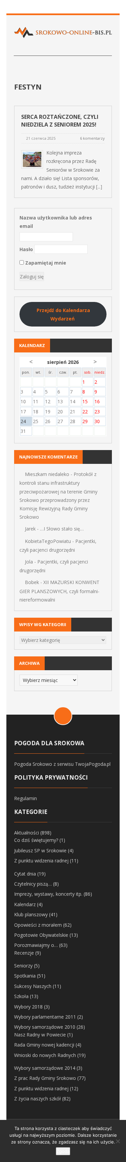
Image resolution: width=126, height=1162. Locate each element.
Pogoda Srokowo (33, 764)
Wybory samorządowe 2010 (44, 1027)
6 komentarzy (92, 138)
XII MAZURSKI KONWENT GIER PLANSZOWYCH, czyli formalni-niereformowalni (59, 591)
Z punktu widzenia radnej (41, 860)
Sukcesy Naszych (32, 986)
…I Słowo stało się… (62, 528)
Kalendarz (25, 904)
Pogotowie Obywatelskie (41, 935)
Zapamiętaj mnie (45, 263)
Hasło (26, 249)
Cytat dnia (25, 873)
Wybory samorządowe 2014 (44, 1068)
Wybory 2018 (28, 1006)
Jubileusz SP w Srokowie (40, 850)
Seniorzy (23, 965)
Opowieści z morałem (38, 925)
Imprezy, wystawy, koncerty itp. (48, 894)
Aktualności (26, 832)
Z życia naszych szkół (37, 1098)
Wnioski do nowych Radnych (45, 1055)
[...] (99, 186)
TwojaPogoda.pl (93, 764)
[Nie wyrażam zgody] (117, 1141)
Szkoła (21, 996)
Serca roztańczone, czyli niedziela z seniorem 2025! (59, 120)
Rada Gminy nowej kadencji (44, 1044)
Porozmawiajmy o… (36, 945)
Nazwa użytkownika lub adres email (55, 221)
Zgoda (63, 1151)
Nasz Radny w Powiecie (40, 1034)
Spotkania (25, 975)
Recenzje (24, 953)
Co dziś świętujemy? (36, 840)
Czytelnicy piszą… (33, 884)
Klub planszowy (31, 914)
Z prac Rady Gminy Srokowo (45, 1078)
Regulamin (25, 798)
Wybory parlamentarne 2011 (45, 1017)
